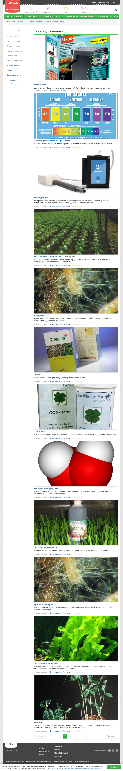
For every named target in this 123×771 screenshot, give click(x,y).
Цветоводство (51, 16)
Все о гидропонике (14, 75)
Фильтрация (40, 84)
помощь (42, 755)
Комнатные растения (15, 60)
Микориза (39, 315)
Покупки (104, 16)
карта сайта (44, 751)
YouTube (117, 750)
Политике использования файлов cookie (64, 768)
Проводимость (41, 197)
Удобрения (11, 70)
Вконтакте (109, 750)
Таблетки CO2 (41, 431)
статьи (42, 748)
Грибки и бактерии (43, 604)
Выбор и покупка (13, 41)
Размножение (12, 55)
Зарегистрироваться (100, 2)
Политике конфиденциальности (91, 768)
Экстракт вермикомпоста (46, 547)
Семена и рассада (14, 46)
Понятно (114, 767)
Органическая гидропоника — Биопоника (54, 256)
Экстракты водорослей (46, 663)
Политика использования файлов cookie (38, 761)
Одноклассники (113, 750)
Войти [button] (115, 2)
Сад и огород (32, 16)
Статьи (21, 21)
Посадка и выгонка (14, 51)
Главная (11, 21)
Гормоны (38, 722)
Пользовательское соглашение (62, 761)
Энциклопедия (13, 16)
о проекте (58, 746)
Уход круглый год (13, 65)
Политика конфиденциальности (14, 761)
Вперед (110, 736)
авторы (57, 750)
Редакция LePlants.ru (60, 90)
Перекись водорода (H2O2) (47, 488)
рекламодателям (61, 753)
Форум (114, 16)
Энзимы (38, 374)
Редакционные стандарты (82, 761)
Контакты (58, 756)
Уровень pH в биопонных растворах (52, 140)
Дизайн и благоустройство (80, 16)
